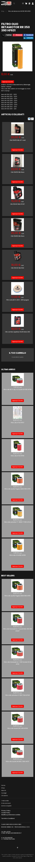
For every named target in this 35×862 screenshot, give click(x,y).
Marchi (3, 790)
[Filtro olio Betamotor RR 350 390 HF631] (17, 56)
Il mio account (6, 803)
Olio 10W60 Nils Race (17, 236)
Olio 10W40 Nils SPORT (17, 204)
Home (3, 785)
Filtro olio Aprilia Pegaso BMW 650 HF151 (17, 489)
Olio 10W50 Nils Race (17, 172)
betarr (3, 87)
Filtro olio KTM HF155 (17, 456)
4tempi (8, 87)
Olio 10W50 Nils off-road (17, 140)
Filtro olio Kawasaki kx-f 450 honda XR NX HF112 (17, 663)
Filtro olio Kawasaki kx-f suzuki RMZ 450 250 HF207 (17, 630)
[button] (14, 3)
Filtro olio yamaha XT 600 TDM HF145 (17, 695)
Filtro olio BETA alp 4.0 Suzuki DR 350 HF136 (17, 389)
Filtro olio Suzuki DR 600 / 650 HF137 (17, 761)
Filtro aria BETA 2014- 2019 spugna (17, 300)
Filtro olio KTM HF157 (17, 423)
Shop (3, 788)
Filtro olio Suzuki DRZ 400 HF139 (17, 728)
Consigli (3, 793)
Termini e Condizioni (8, 818)
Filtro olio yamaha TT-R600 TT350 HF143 (17, 522)
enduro (3, 85)
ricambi (9, 85)
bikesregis (26, 85)
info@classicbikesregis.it (14, 833)
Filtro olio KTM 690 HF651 (17, 555)
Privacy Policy (5, 811)
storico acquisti (6, 806)
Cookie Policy (5, 813)
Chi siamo (4, 796)
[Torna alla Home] (6, 3)
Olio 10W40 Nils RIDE (17, 268)
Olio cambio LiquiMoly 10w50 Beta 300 (17, 332)
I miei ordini (5, 801)
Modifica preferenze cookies (10, 815)
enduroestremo (17, 85)
